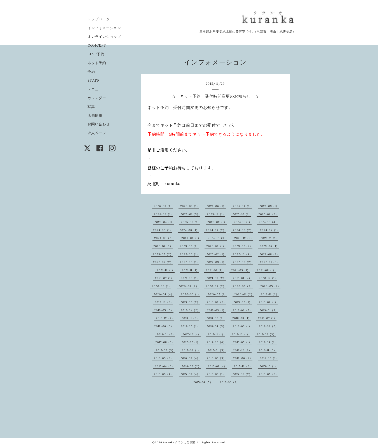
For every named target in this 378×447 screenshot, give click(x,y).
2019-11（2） (270, 294)
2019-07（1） (242, 302)
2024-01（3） (217, 238)
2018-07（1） (267, 318)
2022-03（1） (216, 262)
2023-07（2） (242, 246)
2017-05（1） (242, 342)
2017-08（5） (164, 342)
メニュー (95, 89)
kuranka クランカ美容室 (179, 442)
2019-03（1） (216, 310)
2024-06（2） (243, 230)
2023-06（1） (269, 246)
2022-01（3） (269, 262)
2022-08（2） (269, 254)
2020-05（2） (270, 286)
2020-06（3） (243, 286)
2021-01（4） (242, 278)
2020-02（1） (217, 294)
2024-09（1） (162, 230)
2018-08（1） (241, 318)
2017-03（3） (165, 350)
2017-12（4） (191, 334)
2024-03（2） (164, 238)
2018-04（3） (216, 326)
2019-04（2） (190, 310)
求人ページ (97, 133)
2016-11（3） (267, 350)
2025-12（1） (216, 214)
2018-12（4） (165, 318)
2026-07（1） (189, 206)
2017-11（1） (216, 334)
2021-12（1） (166, 270)
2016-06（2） (242, 358)
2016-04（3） (164, 366)
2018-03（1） (242, 326)
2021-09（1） (240, 270)
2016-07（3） (216, 358)
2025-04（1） (164, 222)
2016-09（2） (163, 358)
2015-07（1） (216, 374)
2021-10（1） (215, 270)
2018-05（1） (190, 326)
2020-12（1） (268, 278)
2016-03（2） (191, 366)
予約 (91, 71)
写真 (91, 106)
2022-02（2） (243, 262)
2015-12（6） (243, 366)
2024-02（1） (191, 238)
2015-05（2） (268, 374)
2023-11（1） (269, 238)
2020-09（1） (161, 286)
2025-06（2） (268, 214)
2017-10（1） (241, 334)
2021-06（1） (190, 278)
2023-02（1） (216, 254)
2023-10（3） (163, 246)
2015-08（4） (190, 374)
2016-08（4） (190, 358)
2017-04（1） (268, 342)
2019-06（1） (268, 302)
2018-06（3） (163, 326)
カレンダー (97, 98)
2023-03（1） (189, 254)
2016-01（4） (217, 366)
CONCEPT (97, 45)
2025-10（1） (242, 214)
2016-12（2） (242, 350)
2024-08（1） (189, 230)
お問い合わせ (99, 124)
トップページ (99, 19)
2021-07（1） (164, 278)
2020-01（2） (244, 294)
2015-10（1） (268, 366)
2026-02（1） (163, 214)
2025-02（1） (217, 222)
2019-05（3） (163, 310)
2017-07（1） (191, 342)
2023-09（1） (189, 246)
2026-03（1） (269, 206)
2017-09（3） (266, 334)
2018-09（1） (215, 318)
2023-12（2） (243, 238)
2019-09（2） (190, 302)
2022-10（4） (242, 254)
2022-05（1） (189, 262)
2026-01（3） (190, 214)
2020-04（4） (164, 294)
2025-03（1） (190, 222)
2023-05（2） (163, 254)
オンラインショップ (104, 36)
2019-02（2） (242, 310)
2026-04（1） (242, 206)
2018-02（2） (268, 326)
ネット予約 (97, 63)
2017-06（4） (216, 342)
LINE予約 (96, 54)
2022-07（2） (163, 262)
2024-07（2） (216, 230)
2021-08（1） (266, 270)
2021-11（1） (190, 270)
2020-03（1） (190, 294)
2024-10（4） (268, 222)
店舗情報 (95, 115)
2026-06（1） (216, 206)
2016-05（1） (269, 358)
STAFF (94, 80)
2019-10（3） (164, 302)
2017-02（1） (191, 350)
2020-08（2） (188, 286)
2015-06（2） (242, 374)
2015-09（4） (163, 374)
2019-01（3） (268, 310)
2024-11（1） (243, 222)
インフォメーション (104, 28)
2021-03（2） (216, 278)
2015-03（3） (229, 382)
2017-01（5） (217, 350)
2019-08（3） (216, 302)
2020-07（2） (216, 286)
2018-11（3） (190, 318)
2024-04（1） (269, 230)
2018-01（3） (166, 334)
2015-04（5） (203, 382)
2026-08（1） (163, 206)
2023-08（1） (216, 246)
